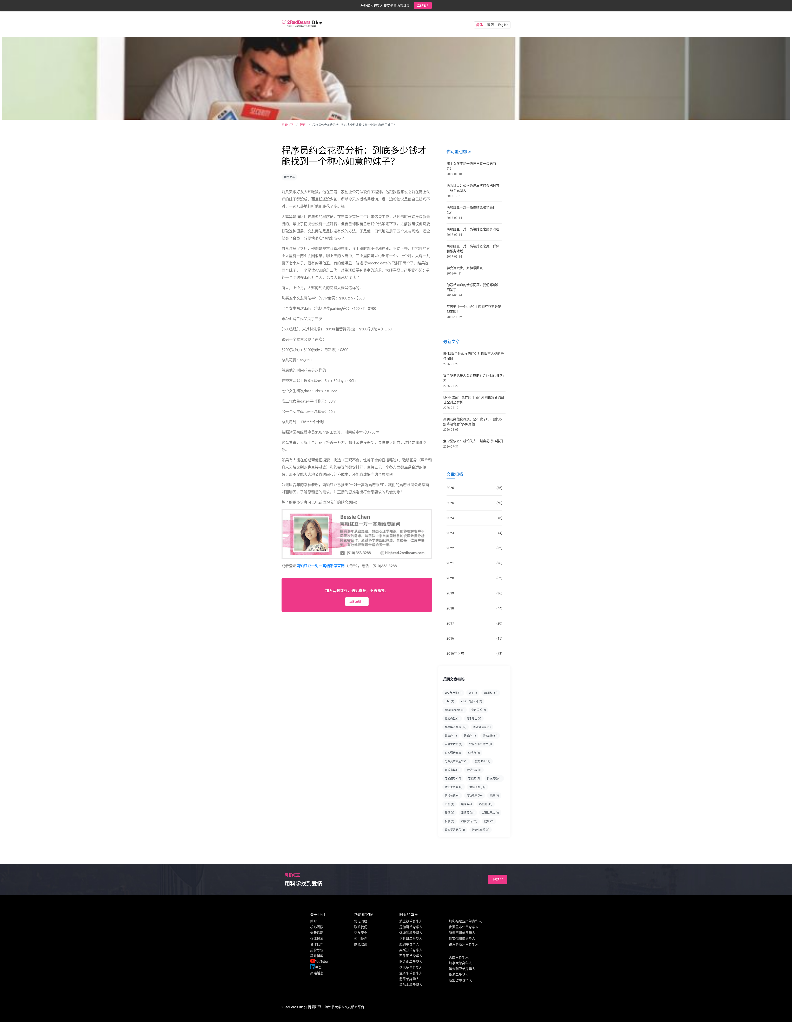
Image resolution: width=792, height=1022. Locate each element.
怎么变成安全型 (456, 761)
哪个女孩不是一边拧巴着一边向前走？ (471, 166)
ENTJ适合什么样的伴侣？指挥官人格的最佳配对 (473, 356)
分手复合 (474, 718)
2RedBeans (290, 1007)
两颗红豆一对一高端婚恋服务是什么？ (471, 209)
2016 (474, 638)
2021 (474, 563)
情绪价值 (452, 795)
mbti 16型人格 (471, 701)
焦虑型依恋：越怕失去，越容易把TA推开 (473, 441)
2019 (474, 593)
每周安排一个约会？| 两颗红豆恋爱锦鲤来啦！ (474, 309)
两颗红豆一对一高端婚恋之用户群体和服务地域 (473, 248)
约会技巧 (469, 821)
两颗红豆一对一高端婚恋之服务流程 (473, 229)
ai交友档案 (453, 692)
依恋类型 (452, 718)
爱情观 (468, 812)
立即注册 (423, 5)
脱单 (489, 821)
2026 (474, 488)
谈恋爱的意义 (455, 829)
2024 (474, 518)
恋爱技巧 (453, 778)
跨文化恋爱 (480, 829)
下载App (497, 879)
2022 (474, 548)
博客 (303, 124)
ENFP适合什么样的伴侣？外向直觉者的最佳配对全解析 (473, 399)
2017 (474, 623)
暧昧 (466, 804)
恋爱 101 (482, 761)
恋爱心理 (474, 769)
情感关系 (289, 177)
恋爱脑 (474, 778)
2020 (474, 578)
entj (473, 692)
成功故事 (475, 795)
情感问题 (477, 787)
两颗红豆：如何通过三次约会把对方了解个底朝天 (473, 188)
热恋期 (485, 804)
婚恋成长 (490, 735)
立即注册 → (356, 601)
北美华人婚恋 (455, 726)
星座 (494, 795)
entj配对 (490, 692)
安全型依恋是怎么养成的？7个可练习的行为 (473, 378)
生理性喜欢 (490, 812)
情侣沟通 (494, 778)
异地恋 (474, 752)
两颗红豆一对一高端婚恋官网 (320, 566)
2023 (474, 533)
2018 (474, 608)
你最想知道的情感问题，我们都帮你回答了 (473, 287)
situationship (454, 709)
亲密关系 (478, 709)
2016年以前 (474, 653)
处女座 (451, 735)
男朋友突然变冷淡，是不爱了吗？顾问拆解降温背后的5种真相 (473, 421)
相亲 (449, 821)
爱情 (449, 812)
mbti (449, 701)
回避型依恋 (482, 726)
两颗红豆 (287, 124)
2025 (474, 503)
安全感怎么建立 (480, 744)
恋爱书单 (452, 769)
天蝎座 (470, 735)
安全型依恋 (453, 744)
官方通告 (453, 752)
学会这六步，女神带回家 (465, 268)
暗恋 (449, 804)
